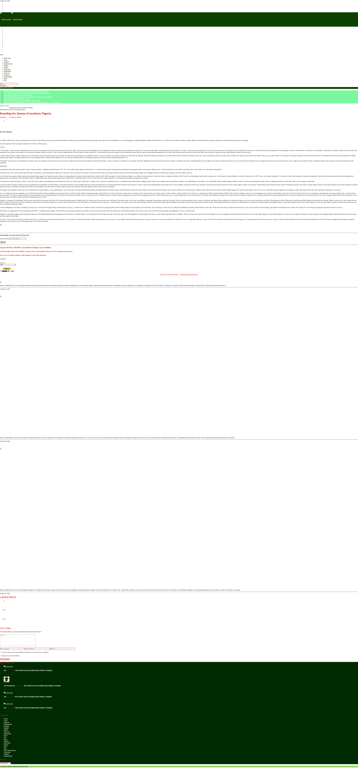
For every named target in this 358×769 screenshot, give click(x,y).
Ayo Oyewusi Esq (9, 685)
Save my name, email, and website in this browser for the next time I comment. (25, 652)
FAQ (5, 51)
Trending (6, 33)
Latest (5, 31)
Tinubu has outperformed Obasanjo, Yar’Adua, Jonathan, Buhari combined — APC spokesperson (32, 102)
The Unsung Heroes (10, 750)
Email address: (4, 238)
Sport (5, 49)
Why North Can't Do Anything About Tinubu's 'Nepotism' (33, 670)
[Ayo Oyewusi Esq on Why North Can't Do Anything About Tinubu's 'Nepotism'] (6, 681)
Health (6, 38)
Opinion (24, 117)
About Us (7, 44)
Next (5, 621)
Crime (5, 720)
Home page (7, 29)
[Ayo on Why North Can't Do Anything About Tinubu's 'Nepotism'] (8, 666)
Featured (6, 726)
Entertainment (8, 47)
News (5, 739)
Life (5, 737)
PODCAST (7, 743)
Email (5, 119)
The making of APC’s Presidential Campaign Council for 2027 (22, 100)
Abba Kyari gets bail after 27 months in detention (23, 624)
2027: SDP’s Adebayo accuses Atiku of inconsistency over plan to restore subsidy (28, 97)
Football (6, 728)
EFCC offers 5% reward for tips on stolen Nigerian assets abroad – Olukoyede (27, 93)
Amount (2, 263)
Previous (6, 612)
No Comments (31, 117)
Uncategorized (8, 756)
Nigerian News (8, 34)
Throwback (7, 40)
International (7, 42)
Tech (5, 748)
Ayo (8, 117)
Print (1, 119)
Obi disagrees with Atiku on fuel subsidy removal (18, 95)
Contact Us (7, 46)
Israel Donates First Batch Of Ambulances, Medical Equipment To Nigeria (26, 91)
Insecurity (7, 731)
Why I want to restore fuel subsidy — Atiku (16, 99)
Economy (6, 722)
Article (6, 718)
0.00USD (3, 259)
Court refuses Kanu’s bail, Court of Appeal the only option (26, 615)
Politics (6, 36)
